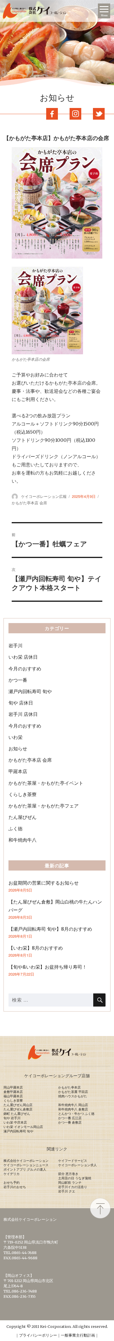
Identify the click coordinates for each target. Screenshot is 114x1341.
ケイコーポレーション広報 (44, 496)
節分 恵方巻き (68, 1174)
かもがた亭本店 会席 (29, 502)
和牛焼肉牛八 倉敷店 (73, 1109)
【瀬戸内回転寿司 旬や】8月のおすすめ (50, 929)
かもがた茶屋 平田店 (73, 1092)
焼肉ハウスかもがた (72, 1096)
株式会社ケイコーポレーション (26, 1160)
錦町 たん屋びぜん (17, 1113)
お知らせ (17, 748)
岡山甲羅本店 (13, 1087)
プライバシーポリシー (38, 1335)
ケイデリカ (12, 1174)
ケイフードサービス (72, 1160)
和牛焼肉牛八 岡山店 (73, 1105)
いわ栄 (15, 737)
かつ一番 (17, 680)
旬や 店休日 (20, 703)
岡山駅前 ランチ (70, 1182)
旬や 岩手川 (12, 1118)
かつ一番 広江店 (70, 1118)
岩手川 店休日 (23, 714)
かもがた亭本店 (69, 1087)
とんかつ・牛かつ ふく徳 (76, 1113)
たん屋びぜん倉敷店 (18, 1109)
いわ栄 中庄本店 (15, 1122)
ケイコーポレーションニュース (26, 1165)
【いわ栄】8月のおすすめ (35, 948)
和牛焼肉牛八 (22, 840)
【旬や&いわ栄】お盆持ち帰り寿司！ (47, 967)
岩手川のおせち (15, 1187)
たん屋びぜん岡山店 (18, 1105)
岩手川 (15, 645)
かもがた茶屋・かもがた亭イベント (45, 783)
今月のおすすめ (24, 669)
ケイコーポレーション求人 (77, 1165)
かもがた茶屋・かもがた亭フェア (43, 806)
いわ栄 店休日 (23, 657)
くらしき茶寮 (22, 794)
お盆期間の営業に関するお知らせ (43, 883)
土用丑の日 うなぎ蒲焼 (74, 1178)
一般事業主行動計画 (78, 1335)
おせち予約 (12, 1182)
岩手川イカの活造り (72, 1187)
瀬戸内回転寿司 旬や (30, 691)
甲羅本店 (17, 771)
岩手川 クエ (66, 1191)
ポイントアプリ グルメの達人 (25, 1169)
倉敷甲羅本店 (13, 1092)
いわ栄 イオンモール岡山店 (23, 1127)
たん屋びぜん (22, 817)
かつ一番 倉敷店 (70, 1122)
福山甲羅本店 (13, 1096)
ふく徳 (15, 828)
